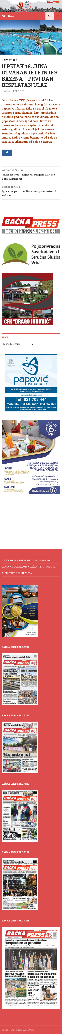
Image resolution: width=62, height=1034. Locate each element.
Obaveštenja (9, 60)
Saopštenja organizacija (17, 573)
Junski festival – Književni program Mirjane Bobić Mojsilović (28, 174)
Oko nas (19, 91)
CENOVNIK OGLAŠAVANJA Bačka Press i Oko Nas (29, 566)
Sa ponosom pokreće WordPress (18, 1029)
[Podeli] (7, 153)
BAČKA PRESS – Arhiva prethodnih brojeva (26, 560)
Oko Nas (8, 16)
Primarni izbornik (58, 16)
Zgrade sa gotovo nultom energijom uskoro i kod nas (29, 191)
